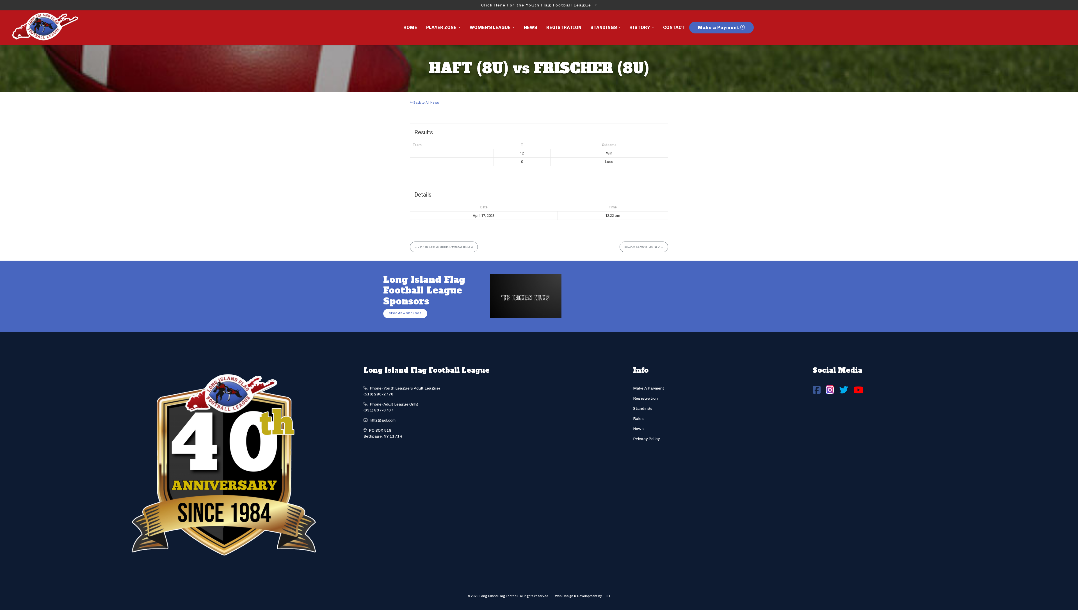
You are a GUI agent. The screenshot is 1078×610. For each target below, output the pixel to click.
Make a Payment (719, 27)
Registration (563, 27)
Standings (603, 27)
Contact (674, 27)
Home (410, 27)
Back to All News (426, 102)
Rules (638, 418)
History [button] (640, 27)
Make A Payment (648, 388)
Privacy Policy (646, 438)
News (530, 27)
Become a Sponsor (405, 313)
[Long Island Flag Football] (45, 27)
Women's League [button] (490, 27)
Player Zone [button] (441, 27)
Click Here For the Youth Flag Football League (537, 5)
